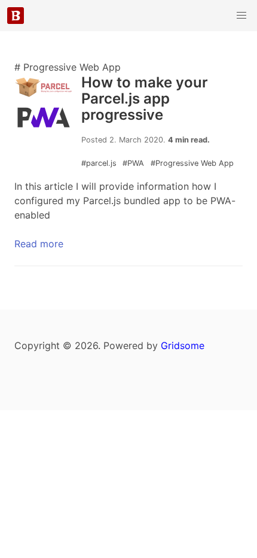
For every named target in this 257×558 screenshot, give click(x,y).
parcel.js (100, 163)
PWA (134, 163)
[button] (241, 15)
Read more (38, 244)
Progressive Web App (192, 163)
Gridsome (182, 345)
